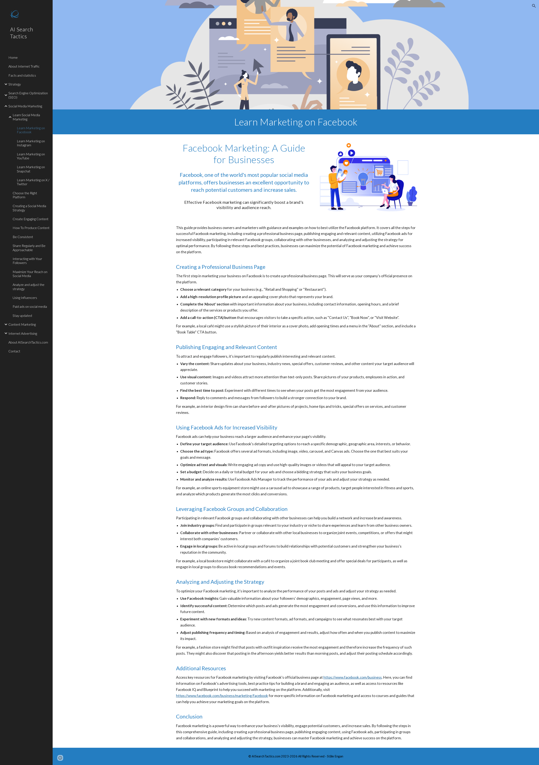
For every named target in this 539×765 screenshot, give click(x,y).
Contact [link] (14, 351)
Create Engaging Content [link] (30, 219)
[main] (295, 122)
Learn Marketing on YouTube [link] (31, 156)
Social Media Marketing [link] (25, 106)
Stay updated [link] (22, 315)
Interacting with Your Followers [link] (27, 261)
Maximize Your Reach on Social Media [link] (30, 274)
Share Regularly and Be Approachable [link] (29, 248)
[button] (534, 6)
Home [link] (13, 57)
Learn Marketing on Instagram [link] (31, 143)
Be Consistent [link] (23, 237)
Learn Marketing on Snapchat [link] (31, 169)
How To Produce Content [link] (31, 228)
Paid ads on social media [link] (30, 306)
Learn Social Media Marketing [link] (26, 117)
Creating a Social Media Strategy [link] (29, 208)
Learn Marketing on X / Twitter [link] (33, 182)
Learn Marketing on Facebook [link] (31, 130)
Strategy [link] (14, 84)
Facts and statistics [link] (22, 75)
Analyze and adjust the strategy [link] (28, 287)
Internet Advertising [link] (22, 333)
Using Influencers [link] (25, 298)
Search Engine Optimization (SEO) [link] (28, 95)
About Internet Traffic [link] (24, 66)
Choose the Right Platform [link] (25, 195)
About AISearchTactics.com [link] (28, 342)
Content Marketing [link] (22, 324)
